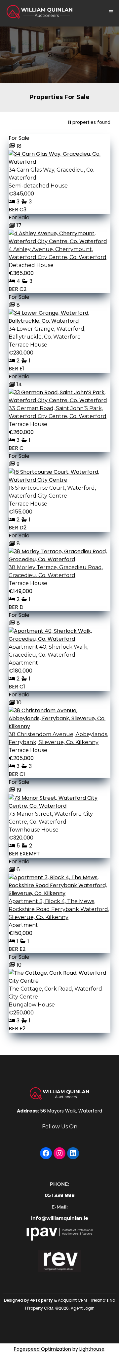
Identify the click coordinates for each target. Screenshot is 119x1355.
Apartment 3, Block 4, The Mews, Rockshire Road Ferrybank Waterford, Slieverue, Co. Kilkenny (59, 909)
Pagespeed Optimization (42, 1349)
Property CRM (40, 1308)
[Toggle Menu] (111, 12)
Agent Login (83, 1308)
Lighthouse (91, 1349)
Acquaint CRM (72, 1300)
